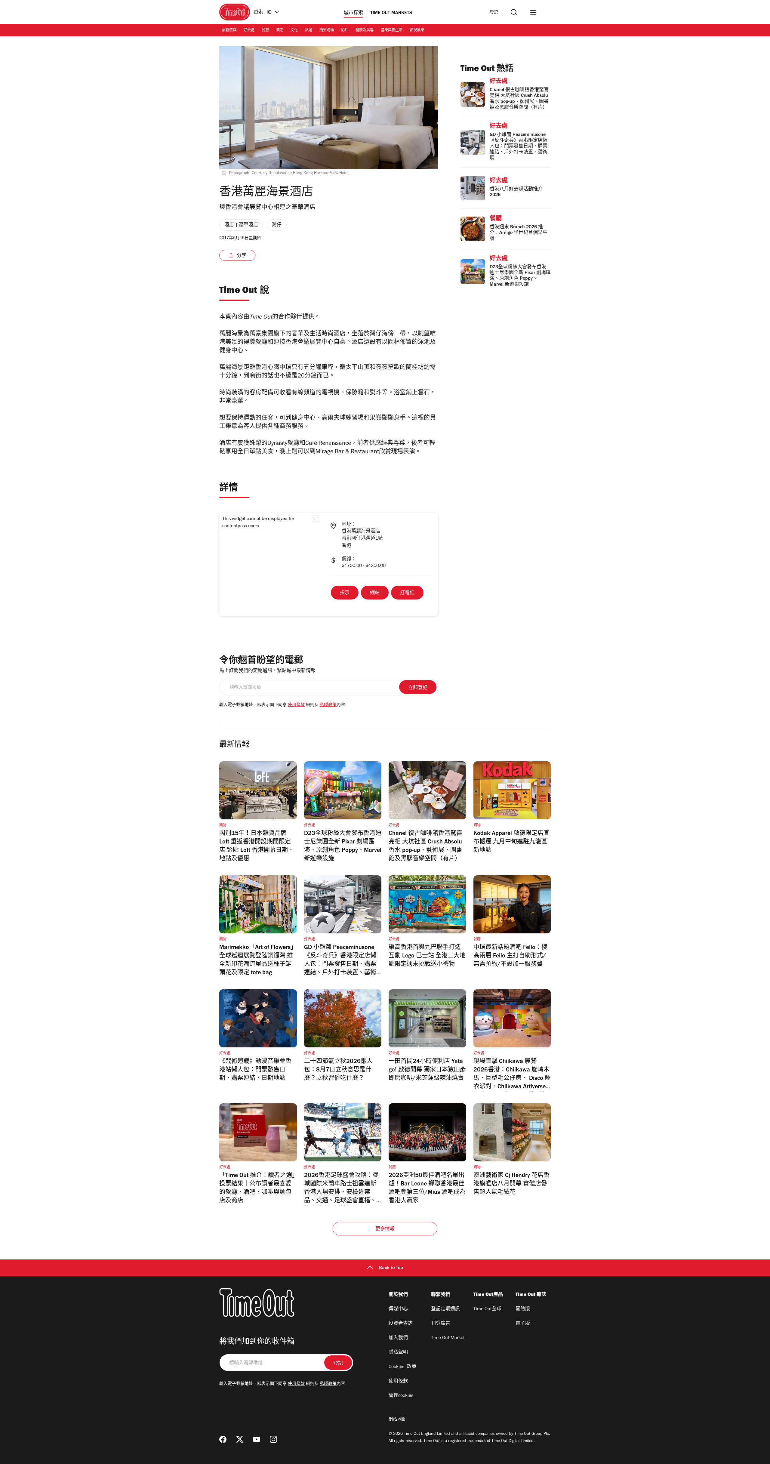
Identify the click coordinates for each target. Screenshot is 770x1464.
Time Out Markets (391, 13)
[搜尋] (514, 12)
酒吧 (279, 30)
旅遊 (308, 30)
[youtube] (256, 1439)
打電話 (407, 593)
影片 (344, 30)
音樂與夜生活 (391, 30)
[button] (315, 519)
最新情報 (229, 30)
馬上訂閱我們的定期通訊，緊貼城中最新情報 (267, 671)
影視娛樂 (417, 30)
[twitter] (239, 1439)
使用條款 (296, 705)
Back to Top (391, 1268)
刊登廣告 (440, 1323)
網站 (375, 593)
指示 (345, 593)
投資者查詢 (401, 1323)
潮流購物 (326, 30)
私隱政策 (328, 705)
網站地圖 (397, 1420)
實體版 (523, 1309)
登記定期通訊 (445, 1309)
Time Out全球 (487, 1309)
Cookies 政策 (402, 1367)
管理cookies (401, 1396)
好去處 (249, 30)
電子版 (523, 1323)
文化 (294, 30)
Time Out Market (448, 1338)
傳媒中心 (398, 1309)
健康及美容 (365, 30)
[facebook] (222, 1439)
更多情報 (385, 1229)
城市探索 (353, 13)
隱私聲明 (398, 1352)
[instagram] (273, 1439)
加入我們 (398, 1338)
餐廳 (265, 30)
